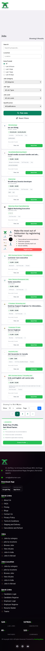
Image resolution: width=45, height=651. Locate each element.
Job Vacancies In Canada (18, 354)
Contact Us (8, 514)
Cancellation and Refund (13, 528)
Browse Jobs (9, 545)
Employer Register (11, 604)
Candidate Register (11, 598)
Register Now (28, 249)
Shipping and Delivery (12, 524)
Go (39, 408)
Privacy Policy (9, 518)
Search (6, 44)
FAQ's (6, 504)
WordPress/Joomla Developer (20, 181)
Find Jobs (23, 113)
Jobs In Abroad (10, 556)
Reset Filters (23, 118)
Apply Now (34, 145)
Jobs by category (10, 538)
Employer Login (10, 601)
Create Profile (22, 442)
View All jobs (9, 549)
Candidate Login (10, 594)
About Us (7, 500)
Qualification (8, 103)
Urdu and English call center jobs (21, 378)
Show (5, 408)
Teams (6, 611)
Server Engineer (14, 330)
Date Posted (7, 61)
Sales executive (14, 282)
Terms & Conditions (11, 521)
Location (6, 53)
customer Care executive (18, 258)
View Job (16, 145)
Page (25, 408)
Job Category (8, 78)
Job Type (6, 86)
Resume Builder (10, 608)
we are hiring (13, 127)
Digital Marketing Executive (19, 209)
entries (18, 408)
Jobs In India (9, 552)
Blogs (6, 511)
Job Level (6, 95)
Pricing (6, 507)
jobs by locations (10, 542)
